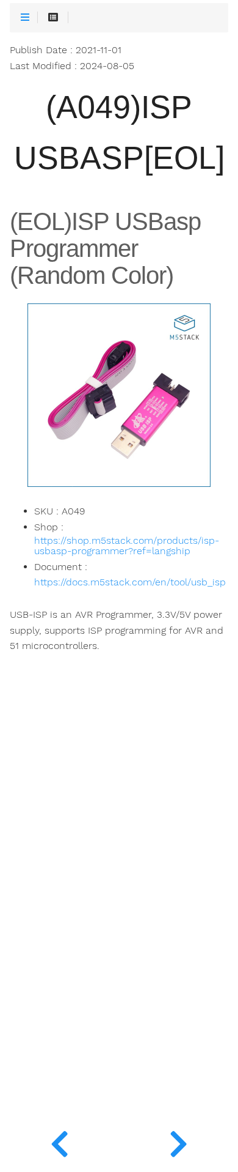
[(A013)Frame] (59, 1141)
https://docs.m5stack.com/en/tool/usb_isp (130, 582)
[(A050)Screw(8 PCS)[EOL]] (178, 1141)
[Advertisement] (119, 939)
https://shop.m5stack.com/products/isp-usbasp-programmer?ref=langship (126, 546)
